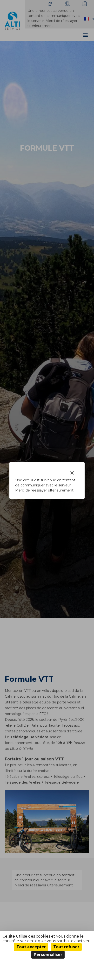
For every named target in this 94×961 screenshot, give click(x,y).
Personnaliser (48, 954)
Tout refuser (66, 947)
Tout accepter (31, 947)
